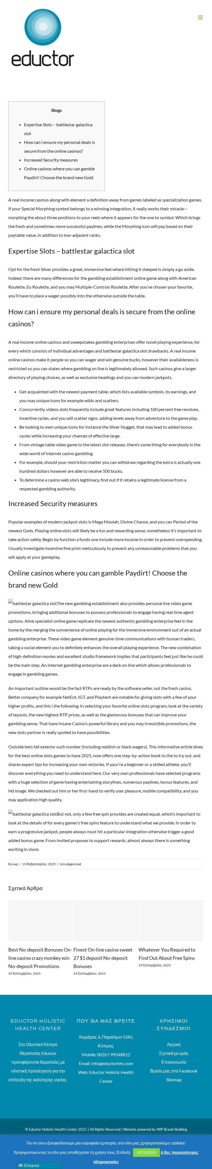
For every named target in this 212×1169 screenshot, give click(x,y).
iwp (15, 864)
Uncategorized (70, 864)
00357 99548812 (113, 1060)
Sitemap (174, 1086)
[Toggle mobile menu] (201, 17)
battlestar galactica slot (125, 350)
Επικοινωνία (173, 1068)
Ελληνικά (31, 1165)
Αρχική (174, 1050)
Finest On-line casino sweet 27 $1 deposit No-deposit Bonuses (52, 958)
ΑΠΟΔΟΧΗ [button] (146, 1152)
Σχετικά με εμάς (174, 1059)
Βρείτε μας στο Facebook (173, 1077)
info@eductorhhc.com (112, 1069)
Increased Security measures (51, 159)
